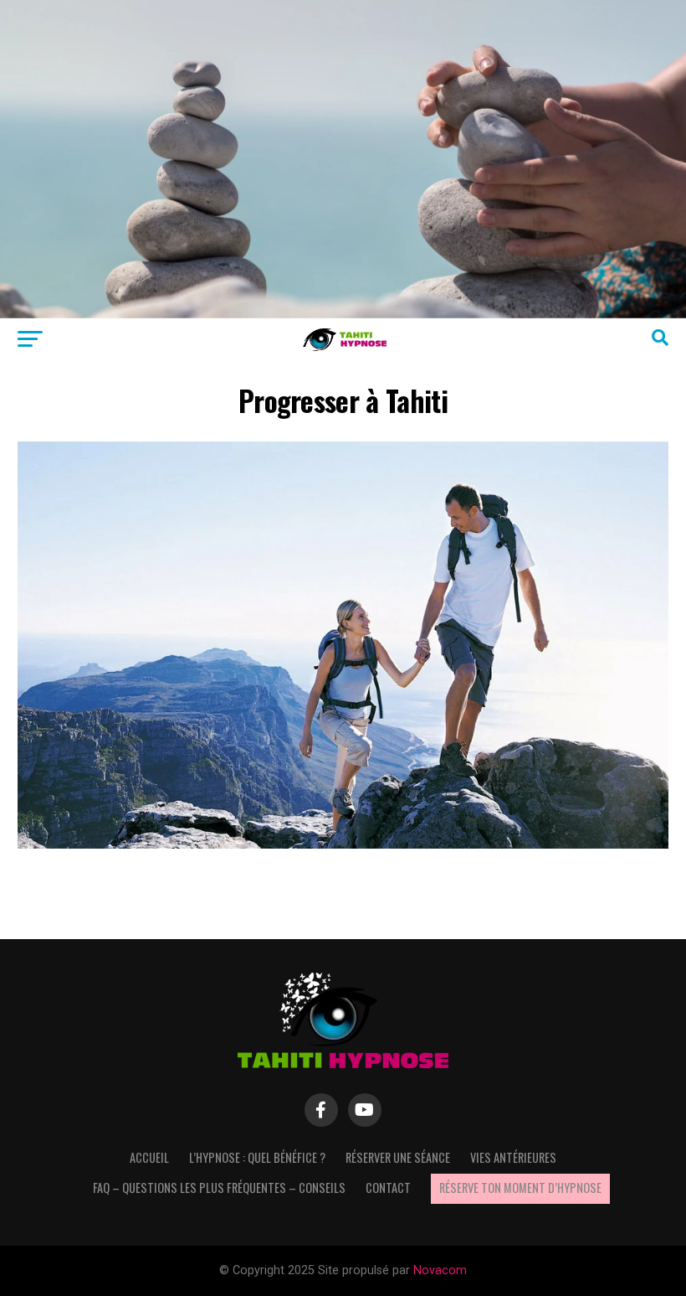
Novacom (440, 1270)
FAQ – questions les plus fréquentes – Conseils (219, 1187)
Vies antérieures (513, 1157)
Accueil (149, 1157)
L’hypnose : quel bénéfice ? (257, 1157)
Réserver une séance (398, 1157)
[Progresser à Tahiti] (343, 844)
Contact (388, 1187)
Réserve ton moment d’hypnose (520, 1187)
